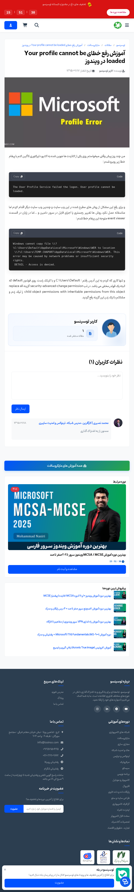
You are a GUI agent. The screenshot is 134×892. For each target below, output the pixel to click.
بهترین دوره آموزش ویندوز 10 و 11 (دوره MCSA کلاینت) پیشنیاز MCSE (77, 596)
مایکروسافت (93, 45)
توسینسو (120, 45)
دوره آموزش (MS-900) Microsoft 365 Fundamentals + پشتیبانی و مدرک (74, 635)
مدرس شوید (57, 692)
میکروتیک (125, 762)
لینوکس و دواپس (121, 756)
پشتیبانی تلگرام (51, 769)
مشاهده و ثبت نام (67, 569)
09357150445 (51, 749)
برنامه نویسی (123, 774)
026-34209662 (51, 756)
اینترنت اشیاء (123, 810)
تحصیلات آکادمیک (120, 822)
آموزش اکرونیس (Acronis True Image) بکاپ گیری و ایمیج (82, 648)
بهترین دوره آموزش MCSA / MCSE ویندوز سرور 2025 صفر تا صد (88, 555)
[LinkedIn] (106, 709)
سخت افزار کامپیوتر (120, 816)
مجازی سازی (124, 744)
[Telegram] (116, 709)
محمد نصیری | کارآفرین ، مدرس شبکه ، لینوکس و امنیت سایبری (74, 423)
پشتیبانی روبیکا (51, 762)
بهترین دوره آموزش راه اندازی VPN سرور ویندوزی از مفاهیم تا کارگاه (78, 622)
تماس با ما (58, 704)
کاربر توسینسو (106, 71)
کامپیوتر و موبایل (121, 780)
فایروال (126, 786)
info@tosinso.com (48, 743)
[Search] (36, 25)
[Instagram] (97, 709)
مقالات (108, 45)
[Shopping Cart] (25, 25)
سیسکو (126, 768)
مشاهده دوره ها (118, 12)
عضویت (14, 809)
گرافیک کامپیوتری (121, 804)
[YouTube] (126, 709)
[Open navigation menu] (127, 25)
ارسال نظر (20, 409)
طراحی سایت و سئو (120, 798)
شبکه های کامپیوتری (119, 732)
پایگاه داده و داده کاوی (119, 792)
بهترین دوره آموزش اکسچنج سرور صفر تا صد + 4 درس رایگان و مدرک (78, 609)
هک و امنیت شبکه (120, 750)
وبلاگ (60, 698)
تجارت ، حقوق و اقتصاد (118, 828)
